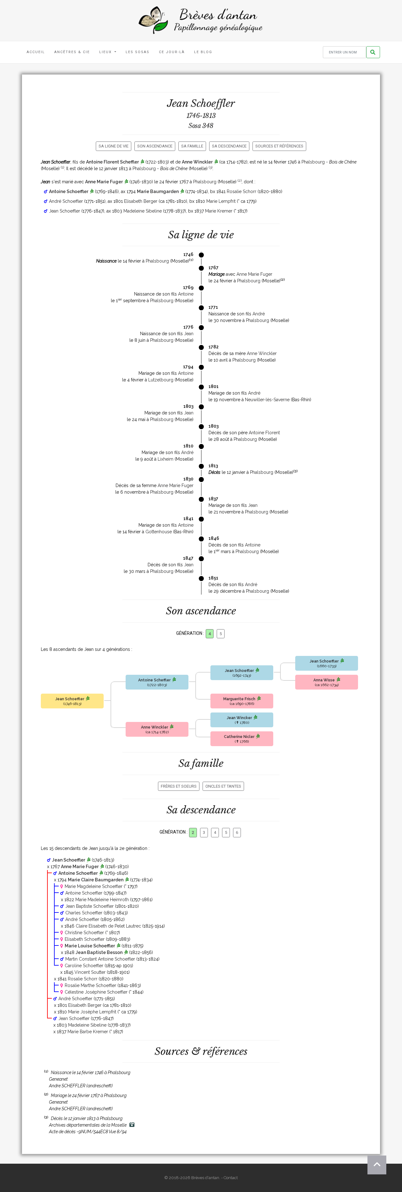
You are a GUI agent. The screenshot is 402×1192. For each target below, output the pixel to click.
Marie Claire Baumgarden (95, 879)
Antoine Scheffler (154, 680)
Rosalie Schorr (241, 191)
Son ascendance (154, 146)
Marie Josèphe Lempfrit (92, 1011)
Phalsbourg (313, 161)
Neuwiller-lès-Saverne (267, 399)
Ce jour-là (172, 52)
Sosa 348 (201, 126)
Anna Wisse (324, 680)
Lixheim (165, 459)
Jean (188, 333)
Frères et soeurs (179, 786)
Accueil (36, 52)
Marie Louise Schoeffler (90, 945)
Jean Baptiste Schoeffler (89, 906)
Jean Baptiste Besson (99, 952)
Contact (231, 1177)
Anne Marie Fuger (104, 181)
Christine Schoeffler (84, 932)
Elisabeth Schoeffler (85, 939)
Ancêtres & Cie (72, 52)
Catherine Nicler (239, 737)
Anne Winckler (197, 161)
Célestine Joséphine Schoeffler (96, 992)
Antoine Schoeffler (68, 191)
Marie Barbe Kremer (88, 1031)
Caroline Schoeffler (84, 965)
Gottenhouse (158, 531)
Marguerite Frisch (239, 699)
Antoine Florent (264, 432)
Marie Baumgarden (158, 191)
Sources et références (279, 146)
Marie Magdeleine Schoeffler (93, 886)
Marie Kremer (218, 210)
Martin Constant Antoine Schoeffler (100, 959)
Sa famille (192, 146)
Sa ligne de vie (113, 146)
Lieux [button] (106, 52)
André (259, 313)
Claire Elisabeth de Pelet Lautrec (108, 926)
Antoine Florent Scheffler (112, 161)
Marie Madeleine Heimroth (102, 899)
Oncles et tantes (223, 786)
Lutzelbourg (160, 379)
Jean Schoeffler (64, 210)
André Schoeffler (66, 201)
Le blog (203, 52)
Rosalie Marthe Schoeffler (90, 985)
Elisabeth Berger (140, 201)
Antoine (185, 294)
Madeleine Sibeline (142, 210)
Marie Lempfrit (221, 201)
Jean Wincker (239, 718)
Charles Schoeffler (83, 912)
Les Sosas (137, 52)
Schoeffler (213, 103)
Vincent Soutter (90, 972)
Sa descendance (229, 146)
